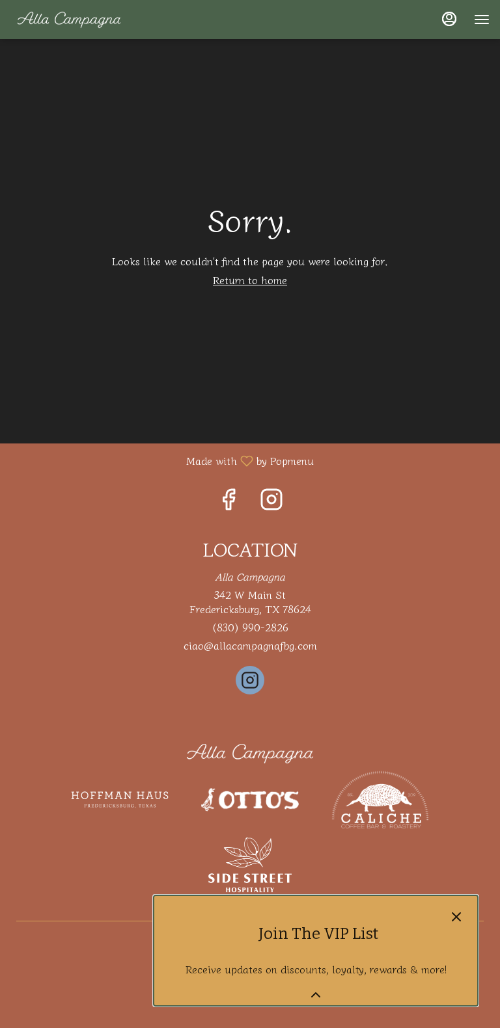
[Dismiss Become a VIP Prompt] (456, 916)
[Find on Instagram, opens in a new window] (271, 501)
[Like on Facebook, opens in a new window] (228, 501)
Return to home (250, 279)
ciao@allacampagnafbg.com (250, 645)
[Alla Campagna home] (69, 19)
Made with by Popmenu (162, 460)
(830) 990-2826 (250, 627)
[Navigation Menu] (481, 19)
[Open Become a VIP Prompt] (316, 995)
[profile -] (449, 19)
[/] (250, 751)
